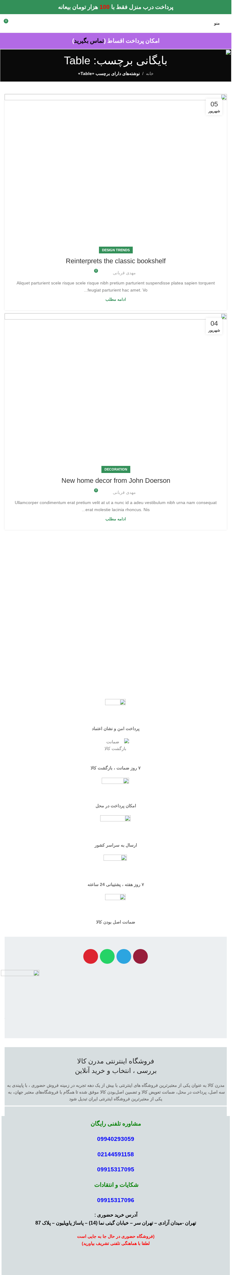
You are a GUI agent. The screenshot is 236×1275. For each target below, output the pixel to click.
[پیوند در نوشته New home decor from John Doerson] (116, 391)
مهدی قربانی (124, 272)
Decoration (115, 469)
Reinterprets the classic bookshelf (116, 261)
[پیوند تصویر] (20, 990)
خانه (150, 73)
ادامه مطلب (115, 299)
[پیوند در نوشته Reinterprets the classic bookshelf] (116, 172)
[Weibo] (90, 956)
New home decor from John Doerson (115, 480)
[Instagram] (140, 956)
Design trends (116, 250)
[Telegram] (123, 956)
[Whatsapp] (107, 956)
